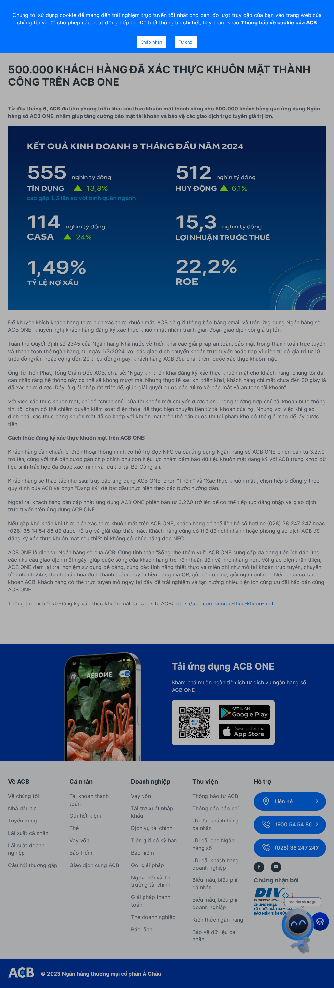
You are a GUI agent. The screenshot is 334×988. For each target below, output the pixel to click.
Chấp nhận (151, 42)
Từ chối (186, 42)
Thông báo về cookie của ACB (279, 22)
